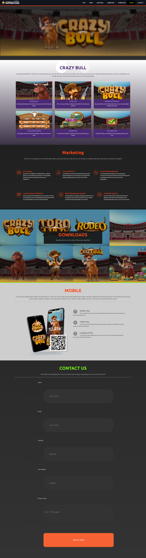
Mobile (132, 2)
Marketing (110, 2)
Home (91, 2)
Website (40, 440)
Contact (140, 2)
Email (39, 411)
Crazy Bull (100, 2)
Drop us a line (42, 498)
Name (40, 382)
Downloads (122, 2)
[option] (73, 32)
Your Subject (42, 469)
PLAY (84, 2)
